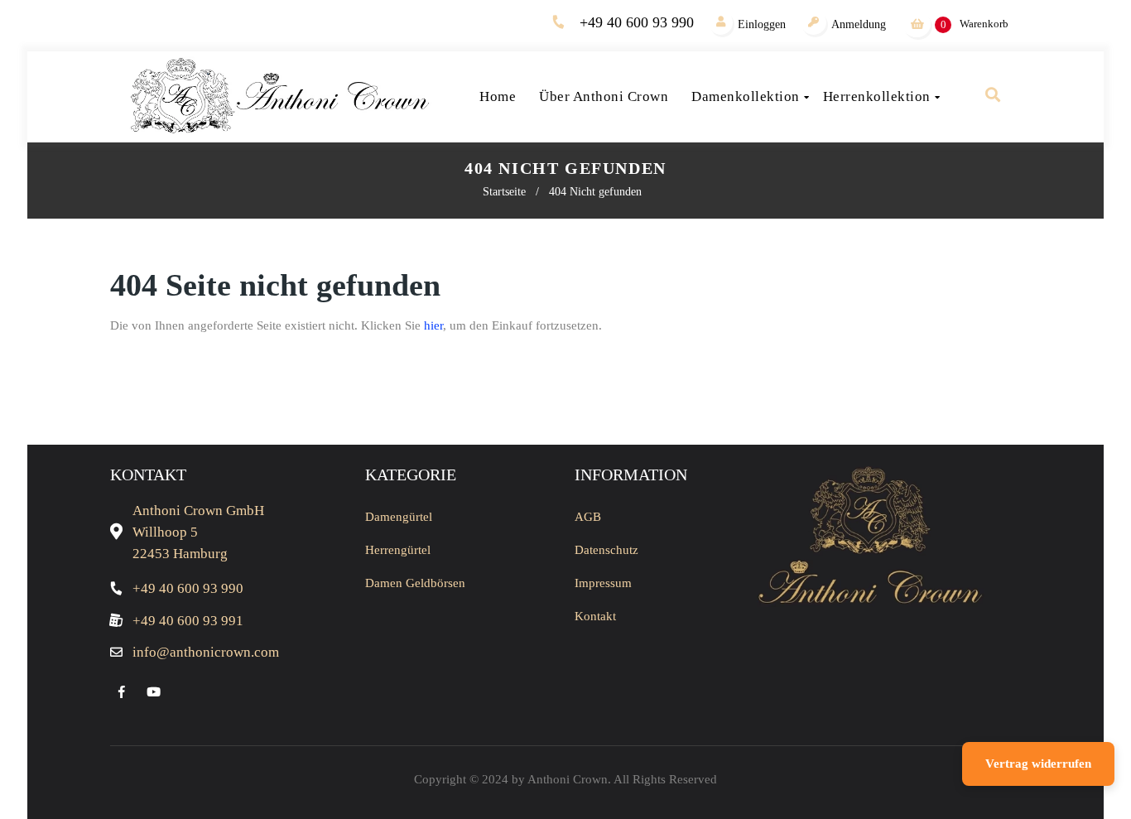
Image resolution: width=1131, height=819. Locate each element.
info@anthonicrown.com (205, 652)
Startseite (504, 191)
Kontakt (595, 616)
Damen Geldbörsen (415, 583)
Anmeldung (858, 24)
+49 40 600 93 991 (187, 621)
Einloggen (762, 24)
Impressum (603, 583)
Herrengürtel (398, 549)
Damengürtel (398, 516)
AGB (588, 516)
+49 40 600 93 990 (637, 22)
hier (433, 325)
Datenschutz (606, 549)
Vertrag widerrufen (1038, 763)
